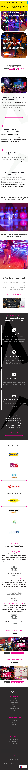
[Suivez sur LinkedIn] (15, 759)
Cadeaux (14, 706)
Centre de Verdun (14, 702)
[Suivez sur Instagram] (17, 759)
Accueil (14, 698)
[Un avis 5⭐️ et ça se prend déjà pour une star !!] (7, 644)
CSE (14, 710)
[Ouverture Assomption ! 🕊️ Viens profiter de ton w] (7, 673)
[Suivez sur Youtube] (13, 759)
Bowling (14, 214)
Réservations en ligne (14, 708)
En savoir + (8, 26)
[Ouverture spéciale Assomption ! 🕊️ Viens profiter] (21, 644)
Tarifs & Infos (14, 704)
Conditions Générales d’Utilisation (8, 763)
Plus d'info (14, 219)
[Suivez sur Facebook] (10, 759)
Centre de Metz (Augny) (14, 700)
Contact (14, 712)
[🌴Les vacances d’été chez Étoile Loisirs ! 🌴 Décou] (21, 673)
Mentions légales (19, 763)
